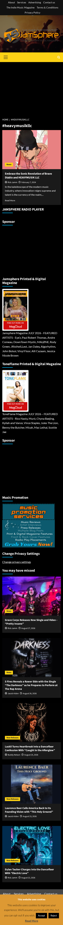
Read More (10, 200)
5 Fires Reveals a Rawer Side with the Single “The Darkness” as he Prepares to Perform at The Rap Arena (31, 685)
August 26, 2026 (30, 693)
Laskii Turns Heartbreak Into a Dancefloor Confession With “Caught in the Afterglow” (30, 748)
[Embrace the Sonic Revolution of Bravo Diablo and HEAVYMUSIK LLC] (31, 149)
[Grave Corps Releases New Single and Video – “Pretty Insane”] (31, 596)
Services (21, 2)
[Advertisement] (31, 88)
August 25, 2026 (31, 754)
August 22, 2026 (28, 877)
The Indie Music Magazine (20, 7)
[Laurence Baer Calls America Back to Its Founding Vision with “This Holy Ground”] (31, 784)
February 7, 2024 (28, 182)
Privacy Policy (32, 12)
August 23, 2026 (30, 816)
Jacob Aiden (13, 693)
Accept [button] (41, 915)
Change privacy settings (16, 562)
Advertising (34, 2)
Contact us (49, 2)
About (11, 2)
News (8, 164)
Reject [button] (54, 915)
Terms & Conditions (47, 7)
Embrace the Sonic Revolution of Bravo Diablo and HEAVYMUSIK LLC (28, 175)
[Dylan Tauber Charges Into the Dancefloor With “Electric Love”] (31, 845)
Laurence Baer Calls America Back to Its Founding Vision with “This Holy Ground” (29, 810)
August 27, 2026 (28, 628)
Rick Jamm (12, 182)
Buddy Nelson (14, 754)
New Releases (12, 737)
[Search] (59, 57)
